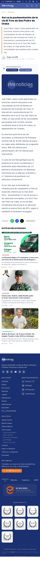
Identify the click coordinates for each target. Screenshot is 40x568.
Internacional (6, 398)
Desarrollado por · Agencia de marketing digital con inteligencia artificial (20, 552)
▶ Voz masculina (25, 70)
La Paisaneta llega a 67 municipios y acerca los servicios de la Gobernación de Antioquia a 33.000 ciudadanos (20, 260)
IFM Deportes (29, 389)
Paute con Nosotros (8, 448)
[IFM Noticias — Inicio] (8, 6)
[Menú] (36, 6)
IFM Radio (28, 385)
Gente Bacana (6, 404)
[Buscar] (32, 6)
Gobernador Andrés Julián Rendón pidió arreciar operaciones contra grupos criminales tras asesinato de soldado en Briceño (17, 299)
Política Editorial (7, 426)
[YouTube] (15, 371)
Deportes (5, 391)
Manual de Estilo (8, 435)
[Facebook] (3, 371)
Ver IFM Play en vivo (13, 471)
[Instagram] (7, 371)
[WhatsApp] (23, 371)
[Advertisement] (20, 562)
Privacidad (5, 455)
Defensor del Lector (9, 442)
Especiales (5, 407)
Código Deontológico (9, 432)
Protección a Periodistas (10, 437)
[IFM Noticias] (8, 360)
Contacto (5, 445)
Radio (19, 1)
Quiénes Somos (7, 420)
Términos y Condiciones (10, 452)
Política (4, 384)
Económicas (6, 388)
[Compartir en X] (22, 221)
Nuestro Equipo (7, 423)
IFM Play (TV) (30, 381)
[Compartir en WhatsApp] (12, 221)
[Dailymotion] (19, 371)
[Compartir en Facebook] (17, 221)
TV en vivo (8, 1)
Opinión (4, 401)
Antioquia (11, 12)
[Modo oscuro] (27, 6)
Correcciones (6, 430)
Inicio (3, 12)
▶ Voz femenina (12, 70)
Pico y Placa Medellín (9, 411)
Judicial (4, 394)
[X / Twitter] (11, 371)
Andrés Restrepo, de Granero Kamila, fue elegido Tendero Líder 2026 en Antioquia (18, 335)
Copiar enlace (30, 221)
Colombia (5, 381)
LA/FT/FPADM (7, 440)
